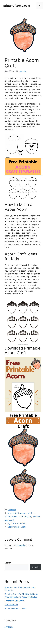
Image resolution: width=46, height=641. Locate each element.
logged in (21, 545)
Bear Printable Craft (16, 527)
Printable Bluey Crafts (14, 601)
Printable (12, 510)
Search (8, 563)
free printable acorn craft (19, 513)
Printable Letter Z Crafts (15, 608)
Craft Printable (11, 604)
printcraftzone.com (16, 5)
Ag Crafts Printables (17, 523)
